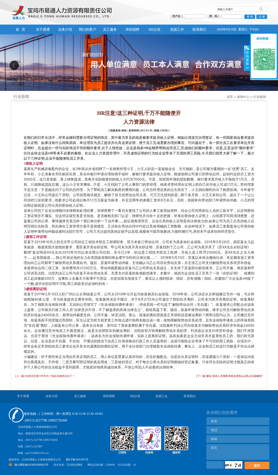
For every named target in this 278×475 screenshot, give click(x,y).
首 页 (20, 29)
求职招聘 (132, 29)
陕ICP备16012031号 (77, 459)
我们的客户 (87, 29)
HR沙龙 (155, 29)
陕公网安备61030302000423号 (31, 464)
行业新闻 (260, 97)
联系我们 (199, 29)
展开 (247, 52)
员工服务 (110, 29)
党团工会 (161, 396)
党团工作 (177, 29)
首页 (230, 97)
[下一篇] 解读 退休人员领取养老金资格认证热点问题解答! (229, 376)
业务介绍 (65, 29)
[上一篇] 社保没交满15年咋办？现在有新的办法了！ (45, 376)
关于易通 (43, 29)
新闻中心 (243, 97)
